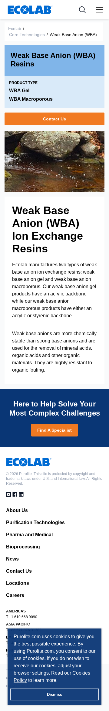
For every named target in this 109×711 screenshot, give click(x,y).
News (12, 558)
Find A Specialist (54, 430)
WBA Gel (19, 90)
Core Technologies (27, 34)
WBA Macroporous (31, 99)
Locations (17, 583)
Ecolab (14, 28)
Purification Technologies (35, 522)
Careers (15, 595)
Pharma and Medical (29, 534)
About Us (17, 510)
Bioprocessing (23, 546)
